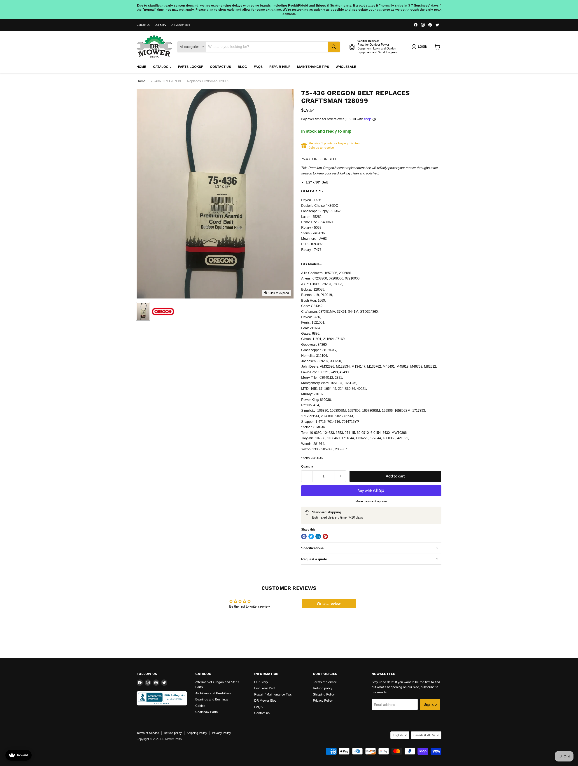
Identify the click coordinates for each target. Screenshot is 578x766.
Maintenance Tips (313, 66)
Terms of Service (325, 682)
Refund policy (322, 688)
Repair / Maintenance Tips (273, 694)
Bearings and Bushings (211, 699)
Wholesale (346, 66)
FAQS (258, 66)
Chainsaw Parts (206, 712)
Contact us (220, 66)
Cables (200, 705)
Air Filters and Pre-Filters (213, 693)
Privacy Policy (323, 700)
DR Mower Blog (180, 24)
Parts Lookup (190, 66)
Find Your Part (264, 688)
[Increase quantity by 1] (340, 476)
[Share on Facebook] (304, 536)
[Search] (334, 47)
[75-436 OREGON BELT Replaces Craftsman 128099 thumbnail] (143, 311)
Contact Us (143, 24)
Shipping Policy (324, 694)
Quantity (307, 466)
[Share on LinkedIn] (318, 536)
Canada (424, 735)
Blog (242, 66)
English (398, 735)
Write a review (328, 604)
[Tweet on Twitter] (311, 536)
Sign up (430, 704)
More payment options (371, 501)
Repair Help (280, 66)
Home (141, 66)
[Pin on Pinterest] (325, 536)
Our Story (160, 24)
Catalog (161, 66)
